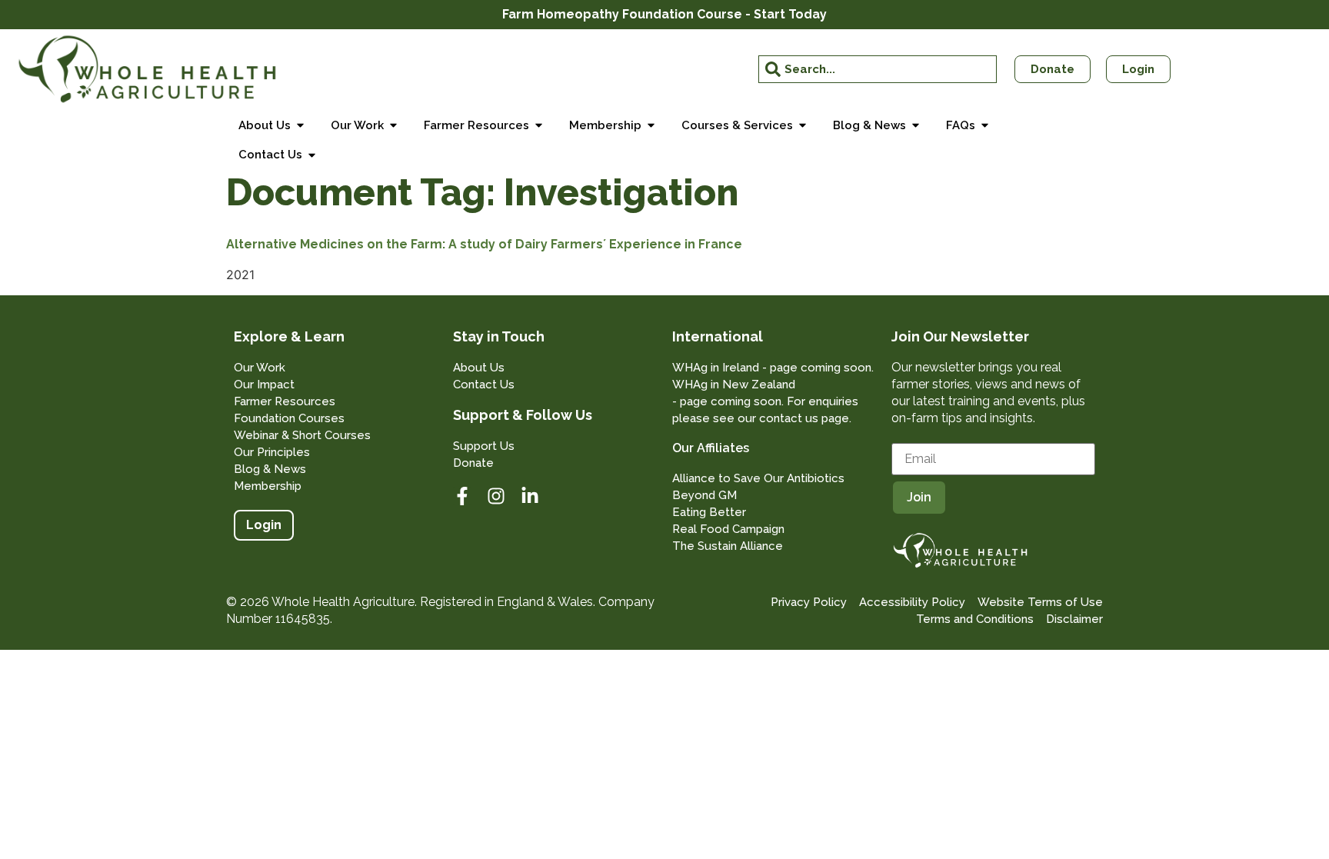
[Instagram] (496, 496)
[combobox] (877, 69)
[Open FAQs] (985, 126)
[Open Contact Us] (312, 155)
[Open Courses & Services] (802, 126)
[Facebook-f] (462, 496)
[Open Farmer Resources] (539, 126)
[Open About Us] (300, 126)
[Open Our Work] (393, 126)
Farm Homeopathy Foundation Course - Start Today (664, 14)
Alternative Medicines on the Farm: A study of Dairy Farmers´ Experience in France (484, 244)
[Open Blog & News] (915, 126)
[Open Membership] (651, 126)
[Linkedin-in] (530, 496)
